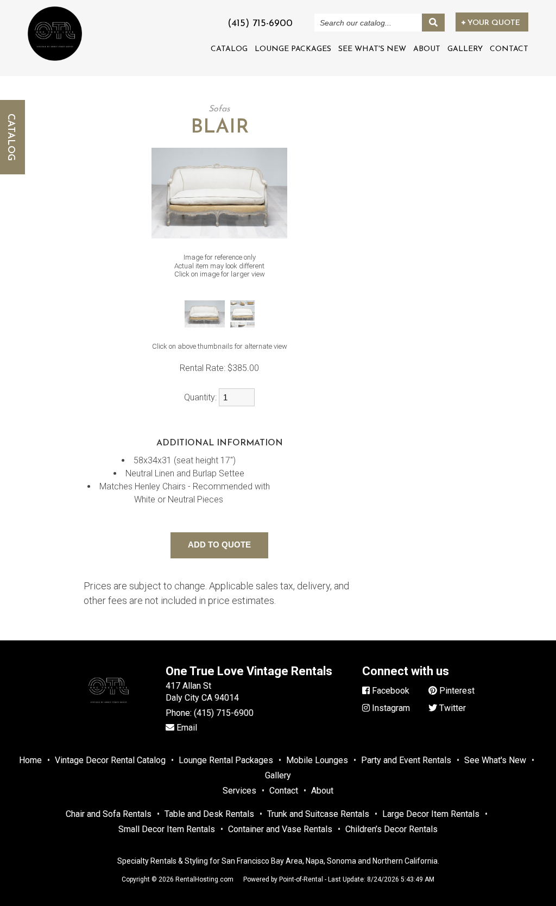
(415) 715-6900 (224, 713)
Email (185, 727)
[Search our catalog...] (433, 23)
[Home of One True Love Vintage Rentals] (108, 713)
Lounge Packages (293, 49)
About (426, 49)
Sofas (219, 109)
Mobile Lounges (317, 760)
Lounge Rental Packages (226, 760)
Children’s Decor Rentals (391, 829)
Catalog (229, 49)
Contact (509, 49)
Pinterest (456, 690)
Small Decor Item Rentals (166, 829)
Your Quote (492, 23)
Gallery (465, 49)
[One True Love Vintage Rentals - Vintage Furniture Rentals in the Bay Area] (55, 33)
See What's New (372, 49)
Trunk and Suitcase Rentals (318, 814)
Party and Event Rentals (406, 760)
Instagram (390, 708)
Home (30, 760)
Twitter (451, 708)
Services (239, 790)
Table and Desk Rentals (209, 814)
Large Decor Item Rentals (430, 814)
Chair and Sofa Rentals (108, 814)
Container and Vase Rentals (280, 829)
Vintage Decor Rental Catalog (110, 760)
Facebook (389, 690)
